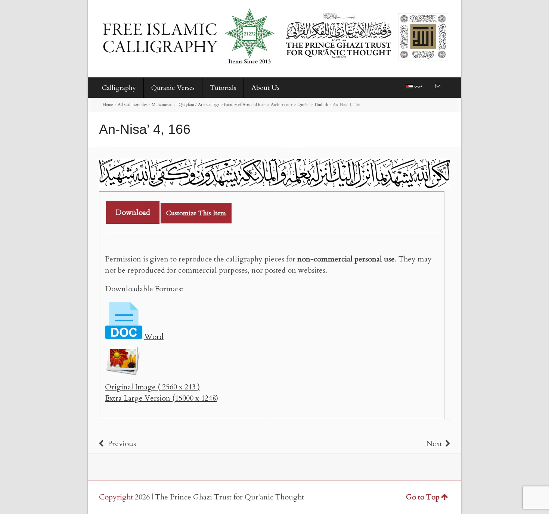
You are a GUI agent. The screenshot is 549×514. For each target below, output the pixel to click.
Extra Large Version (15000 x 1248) (161, 398)
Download (132, 212)
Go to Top (423, 497)
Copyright (116, 497)
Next (434, 444)
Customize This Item (196, 213)
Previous (122, 444)
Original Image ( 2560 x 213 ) (152, 387)
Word (154, 337)
